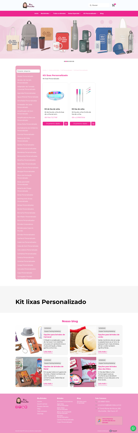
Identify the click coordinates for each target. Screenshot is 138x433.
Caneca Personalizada (25, 257)
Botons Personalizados (25, 220)
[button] (53, 123)
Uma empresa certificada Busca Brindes (108, 420)
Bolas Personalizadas (25, 195)
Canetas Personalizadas (26, 261)
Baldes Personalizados (25, 145)
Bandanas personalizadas (26, 148)
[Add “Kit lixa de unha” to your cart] (93, 123)
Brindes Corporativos (25, 224)
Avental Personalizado (25, 134)
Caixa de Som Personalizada (27, 246)
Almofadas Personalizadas (27, 101)
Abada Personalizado (25, 76)
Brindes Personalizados (26, 235)
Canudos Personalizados (26, 269)
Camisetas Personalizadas (26, 254)
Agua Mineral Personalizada (27, 97)
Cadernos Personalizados (26, 242)
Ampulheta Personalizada (27, 124)
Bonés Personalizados (25, 209)
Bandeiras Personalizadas (26, 152)
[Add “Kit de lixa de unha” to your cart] (66, 123)
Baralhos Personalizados (26, 160)
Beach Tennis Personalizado (27, 168)
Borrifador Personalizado (26, 217)
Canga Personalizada (25, 265)
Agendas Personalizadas (26, 93)
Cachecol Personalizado (26, 238)
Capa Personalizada (24, 273)
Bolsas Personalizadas (25, 205)
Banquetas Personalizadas (27, 156)
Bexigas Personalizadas (26, 171)
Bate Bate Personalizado (26, 164)
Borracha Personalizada (26, 213)
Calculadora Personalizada (27, 250)
